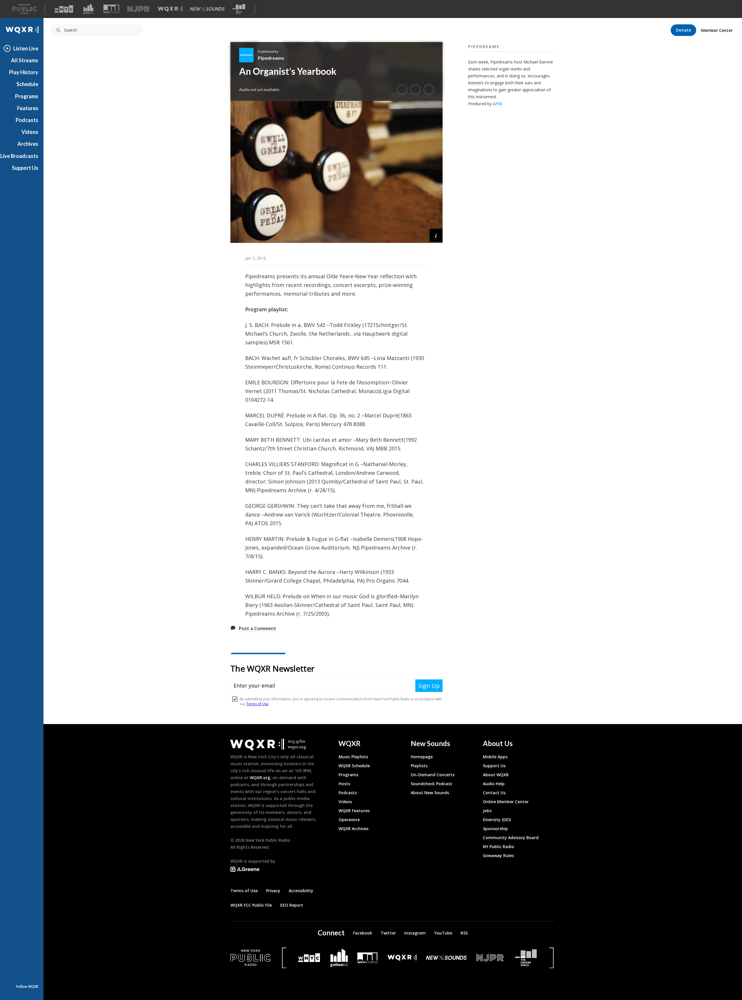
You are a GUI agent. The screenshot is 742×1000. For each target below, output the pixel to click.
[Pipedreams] (248, 55)
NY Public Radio (498, 846)
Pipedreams (271, 58)
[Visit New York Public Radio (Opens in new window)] (250, 958)
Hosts (344, 783)
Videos (29, 132)
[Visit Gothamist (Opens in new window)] (88, 9)
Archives (27, 144)
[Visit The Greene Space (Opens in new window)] (238, 9)
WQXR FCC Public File (251, 905)
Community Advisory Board (511, 837)
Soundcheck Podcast (431, 783)
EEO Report (291, 905)
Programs (26, 96)
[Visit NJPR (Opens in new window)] (138, 9)
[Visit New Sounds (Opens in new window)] (207, 9)
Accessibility (301, 890)
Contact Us (494, 792)
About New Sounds (430, 792)
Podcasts (27, 120)
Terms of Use (244, 890)
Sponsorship (495, 828)
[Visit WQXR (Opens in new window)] (170, 9)
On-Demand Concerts (432, 774)
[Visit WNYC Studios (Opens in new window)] (111, 9)
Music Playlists (353, 756)
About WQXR (496, 774)
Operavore (349, 819)
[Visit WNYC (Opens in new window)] (63, 9)
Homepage (422, 756)
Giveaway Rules (498, 855)
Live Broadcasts (19, 156)
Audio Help (494, 783)
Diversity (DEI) (497, 819)
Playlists (419, 765)
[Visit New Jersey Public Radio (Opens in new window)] (490, 957)
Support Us (25, 168)
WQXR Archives (353, 828)
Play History (23, 72)
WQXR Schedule (354, 765)
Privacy (273, 890)
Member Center (717, 30)
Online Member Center (506, 801)
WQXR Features (354, 810)
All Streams (24, 60)
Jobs (487, 810)
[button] (436, 235)
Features (27, 108)
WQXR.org (260, 777)
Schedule (27, 84)
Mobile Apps (495, 756)
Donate (683, 30)
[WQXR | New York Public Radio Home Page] (21, 30)
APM (497, 103)
